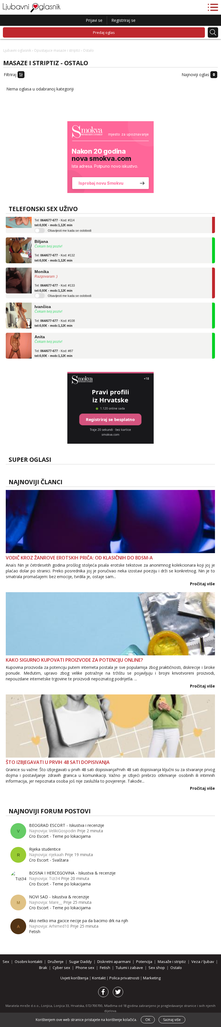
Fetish (34, 931)
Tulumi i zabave (129, 967)
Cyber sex (61, 967)
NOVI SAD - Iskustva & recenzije (59, 896)
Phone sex (85, 967)
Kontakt (99, 977)
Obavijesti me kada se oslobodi (69, 224)
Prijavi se (94, 20)
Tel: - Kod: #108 (55, 316)
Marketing (152, 977)
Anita (40, 330)
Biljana (41, 235)
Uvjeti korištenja (74, 977)
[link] (110, 157)
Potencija (144, 961)
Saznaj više (172, 1019)
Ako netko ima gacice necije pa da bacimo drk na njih (78, 920)
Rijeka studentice (45, 849)
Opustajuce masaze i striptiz (57, 50)
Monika (42, 265)
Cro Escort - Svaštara (48, 860)
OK (147, 1019)
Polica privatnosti (124, 977)
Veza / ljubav (202, 961)
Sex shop (156, 967)
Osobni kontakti (28, 961)
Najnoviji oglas (196, 74)
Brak (43, 967)
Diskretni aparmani (114, 961)
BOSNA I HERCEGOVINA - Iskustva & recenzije (72, 873)
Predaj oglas (104, 32)
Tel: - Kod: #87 (54, 347)
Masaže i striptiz (172, 961)
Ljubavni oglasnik (17, 50)
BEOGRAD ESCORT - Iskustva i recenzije (66, 825)
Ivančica (43, 300)
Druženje (56, 961)
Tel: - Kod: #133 (55, 281)
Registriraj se (123, 20)
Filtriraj (11, 74)
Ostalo (176, 967)
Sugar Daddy (80, 961)
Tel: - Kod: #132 (55, 251)
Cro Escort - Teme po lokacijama (60, 836)
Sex (6, 961)
